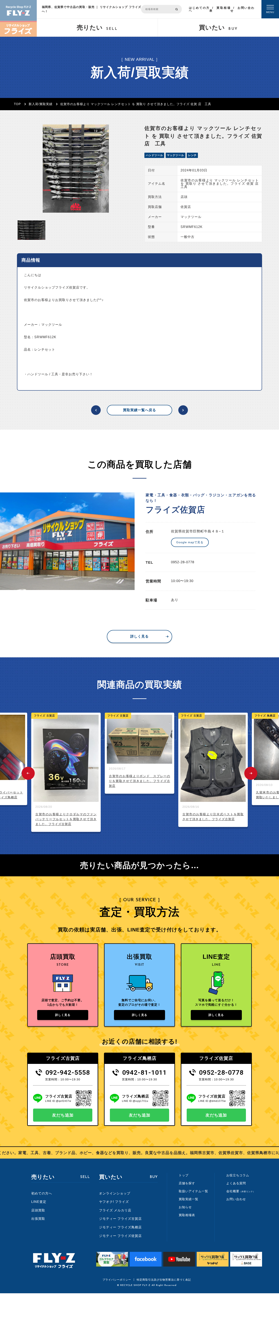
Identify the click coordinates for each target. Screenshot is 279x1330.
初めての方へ (41, 1193)
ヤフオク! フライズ (114, 1201)
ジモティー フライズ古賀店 (120, 1218)
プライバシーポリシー (117, 1279)
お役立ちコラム (237, 1175)
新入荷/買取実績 (40, 104)
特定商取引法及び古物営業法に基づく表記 (164, 1279)
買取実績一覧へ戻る (139, 410)
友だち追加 (63, 1115)
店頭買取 (38, 1210)
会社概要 (240, 1191)
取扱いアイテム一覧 (193, 1191)
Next (250, 773)
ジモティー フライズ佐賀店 (120, 1236)
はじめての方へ (199, 9)
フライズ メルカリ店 (115, 1210)
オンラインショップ (114, 1193)
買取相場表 (219, 9)
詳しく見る (139, 636)
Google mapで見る (189, 542)
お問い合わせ (242, 9)
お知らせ (185, 1207)
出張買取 (38, 1218)
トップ (184, 1175)
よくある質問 (236, 1183)
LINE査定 (38, 1201)
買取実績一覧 (188, 1199)
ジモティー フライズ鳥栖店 (120, 1227)
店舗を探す (187, 1183)
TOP (17, 104)
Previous (28, 773)
